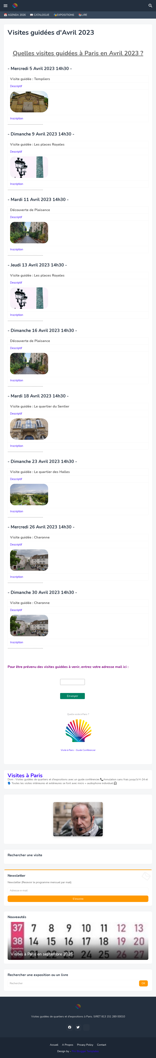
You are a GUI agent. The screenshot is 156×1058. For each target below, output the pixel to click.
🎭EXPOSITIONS (63, 15)
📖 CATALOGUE (39, 15)
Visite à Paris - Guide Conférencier (78, 750)
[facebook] (69, 1027)
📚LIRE (82, 15)
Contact (101, 1045)
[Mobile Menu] (5, 5)
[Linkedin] (86, 1027)
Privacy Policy (85, 1045)
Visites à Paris (25, 775)
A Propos (67, 1045)
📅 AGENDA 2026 (15, 15)
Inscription (16, 118)
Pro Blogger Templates (85, 1051)
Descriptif (16, 86)
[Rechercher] (151, 5)
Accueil (54, 1045)
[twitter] (78, 1027)
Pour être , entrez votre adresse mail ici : (68, 667)
